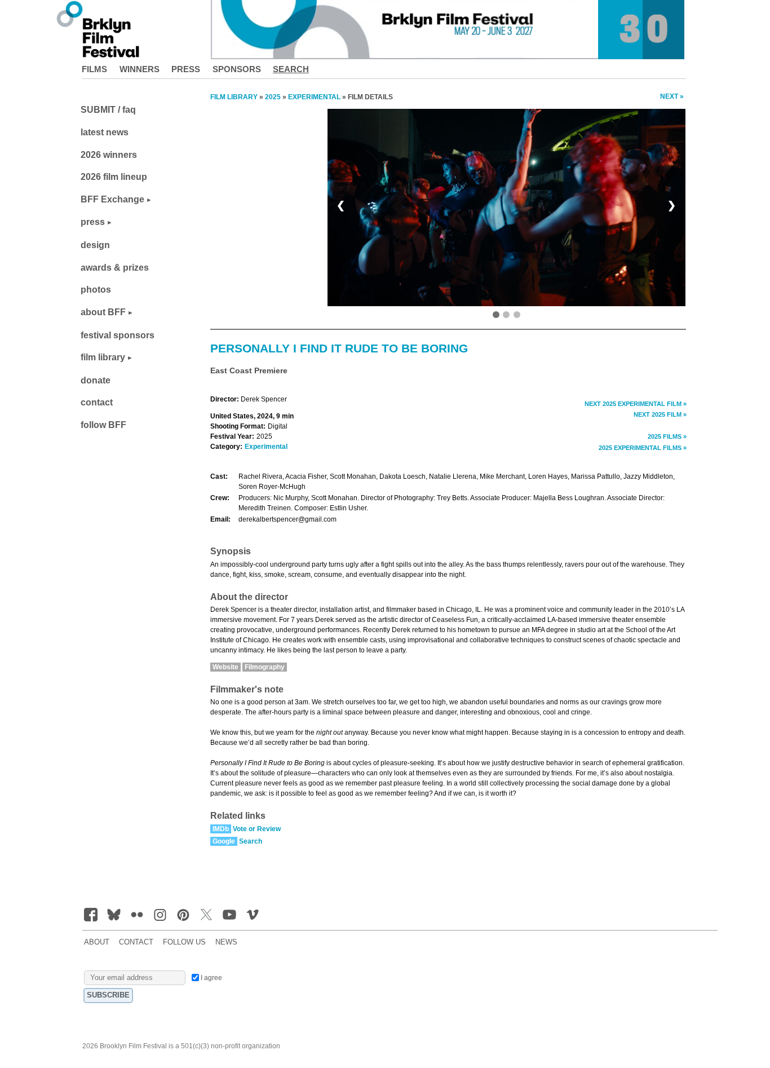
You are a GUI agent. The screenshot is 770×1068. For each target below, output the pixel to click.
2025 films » (667, 436)
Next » (672, 96)
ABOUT (96, 942)
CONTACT (136, 942)
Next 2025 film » (660, 414)
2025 (273, 97)
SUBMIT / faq (108, 109)
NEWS (226, 942)
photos (96, 289)
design (95, 245)
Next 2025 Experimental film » (636, 403)
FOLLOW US (184, 942)
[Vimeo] (252, 914)
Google (224, 841)
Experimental (266, 447)
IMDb (221, 829)
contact (97, 402)
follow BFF (103, 425)
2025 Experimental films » (643, 447)
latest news (105, 132)
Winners (140, 69)
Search (291, 69)
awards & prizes (115, 267)
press (93, 222)
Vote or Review (257, 829)
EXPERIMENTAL (314, 97)
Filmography (265, 667)
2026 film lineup (114, 177)
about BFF (103, 312)
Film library (234, 97)
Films (94, 69)
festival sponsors (117, 335)
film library (103, 357)
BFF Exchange (112, 199)
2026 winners (109, 155)
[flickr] (137, 914)
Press (185, 69)
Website (225, 667)
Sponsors (237, 69)
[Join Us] (91, 914)
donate (95, 380)
